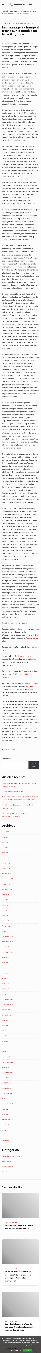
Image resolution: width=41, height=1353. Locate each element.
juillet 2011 (5, 1114)
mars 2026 (5, 858)
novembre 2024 (7, 941)
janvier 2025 (6, 931)
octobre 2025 (6, 884)
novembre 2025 (7, 879)
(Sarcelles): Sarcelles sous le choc (12, 791)
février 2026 (6, 863)
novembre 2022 (7, 1062)
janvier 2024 (6, 994)
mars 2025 (5, 921)
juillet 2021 (5, 1078)
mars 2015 (5, 1099)
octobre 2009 (6, 1125)
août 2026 (5, 832)
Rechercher (6, 759)
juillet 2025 (5, 900)
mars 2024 (5, 983)
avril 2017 (5, 1083)
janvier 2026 (6, 868)
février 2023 (6, 1051)
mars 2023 (5, 1046)
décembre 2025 (7, 874)
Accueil (5, 11)
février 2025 (6, 926)
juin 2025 (5, 905)
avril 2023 (5, 1041)
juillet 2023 (5, 1025)
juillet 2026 (5, 837)
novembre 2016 (7, 1093)
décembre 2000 (7, 1140)
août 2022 (5, 1067)
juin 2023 (5, 1031)
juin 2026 (5, 842)
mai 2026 (5, 847)
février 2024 (6, 989)
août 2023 (5, 1020)
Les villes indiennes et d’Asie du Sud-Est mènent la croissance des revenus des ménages (19, 1327)
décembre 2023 (7, 999)
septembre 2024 (7, 952)
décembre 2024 (7, 936)
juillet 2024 (5, 962)
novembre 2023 (7, 1004)
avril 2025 (5, 915)
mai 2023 (5, 1036)
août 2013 (5, 1109)
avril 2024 (5, 978)
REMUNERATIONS (23, 4)
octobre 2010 (6, 1120)
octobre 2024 (6, 947)
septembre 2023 (7, 1015)
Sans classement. (9, 749)
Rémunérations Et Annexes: (11, 1156)
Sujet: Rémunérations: (9, 1172)
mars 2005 (5, 1135)
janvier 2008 (6, 1130)
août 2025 (5, 894)
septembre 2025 (7, 889)
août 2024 (5, 957)
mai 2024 (5, 973)
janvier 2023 (6, 1057)
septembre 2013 (7, 1104)
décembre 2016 (7, 1088)
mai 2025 (5, 910)
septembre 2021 (7, 1072)
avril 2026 (5, 853)
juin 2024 (5, 968)
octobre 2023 (6, 1010)
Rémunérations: (7, 1161)
